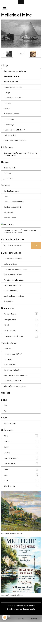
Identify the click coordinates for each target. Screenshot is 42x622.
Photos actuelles (21, 314)
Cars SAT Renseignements (14, 202)
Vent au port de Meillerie (13, 274)
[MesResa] (34, 619)
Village (21, 436)
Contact (21, 469)
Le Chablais (8, 359)
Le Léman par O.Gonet (12, 381)
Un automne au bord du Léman (15, 375)
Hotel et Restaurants (11, 191)
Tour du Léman (21, 464)
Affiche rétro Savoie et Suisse (15, 386)
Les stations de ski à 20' (13, 354)
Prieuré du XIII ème (11, 82)
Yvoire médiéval (10, 365)
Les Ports (7, 103)
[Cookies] (4, 617)
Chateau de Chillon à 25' (13, 370)
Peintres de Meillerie (11, 114)
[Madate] (21, 619)
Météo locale (9, 212)
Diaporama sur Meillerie (13, 285)
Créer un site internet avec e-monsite (21, 605)
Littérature (21, 441)
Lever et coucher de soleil (21, 336)
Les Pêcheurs (9, 119)
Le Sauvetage (9, 124)
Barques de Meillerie (11, 76)
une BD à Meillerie (11, 291)
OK (36, 245)
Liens (6, 405)
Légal (21, 480)
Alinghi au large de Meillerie (14, 296)
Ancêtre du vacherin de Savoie (15, 140)
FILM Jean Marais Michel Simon (15, 269)
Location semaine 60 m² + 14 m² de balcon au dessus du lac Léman (20, 231)
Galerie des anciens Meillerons (15, 71)
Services (21, 452)
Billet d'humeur (21, 486)
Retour (21, 54)
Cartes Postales (21, 330)
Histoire (21, 447)
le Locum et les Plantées (13, 87)
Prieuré (21, 325)
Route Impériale (10, 168)
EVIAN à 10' (8, 349)
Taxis (6, 196)
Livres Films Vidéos (21, 458)
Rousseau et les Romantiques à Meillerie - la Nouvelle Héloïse (20, 154)
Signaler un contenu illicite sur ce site (21, 609)
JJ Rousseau (8, 178)
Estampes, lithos (21, 319)
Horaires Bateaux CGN (12, 207)
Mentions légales (10, 423)
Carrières (7, 108)
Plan (5, 411)
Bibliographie (8, 301)
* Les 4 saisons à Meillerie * (14, 130)
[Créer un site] (8, 619)
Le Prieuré (7, 173)
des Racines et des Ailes (13, 258)
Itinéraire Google (10, 218)
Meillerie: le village (10, 264)
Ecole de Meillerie (10, 135)
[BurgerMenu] (5, 8)
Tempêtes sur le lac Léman (14, 280)
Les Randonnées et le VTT (13, 98)
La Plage (7, 92)
